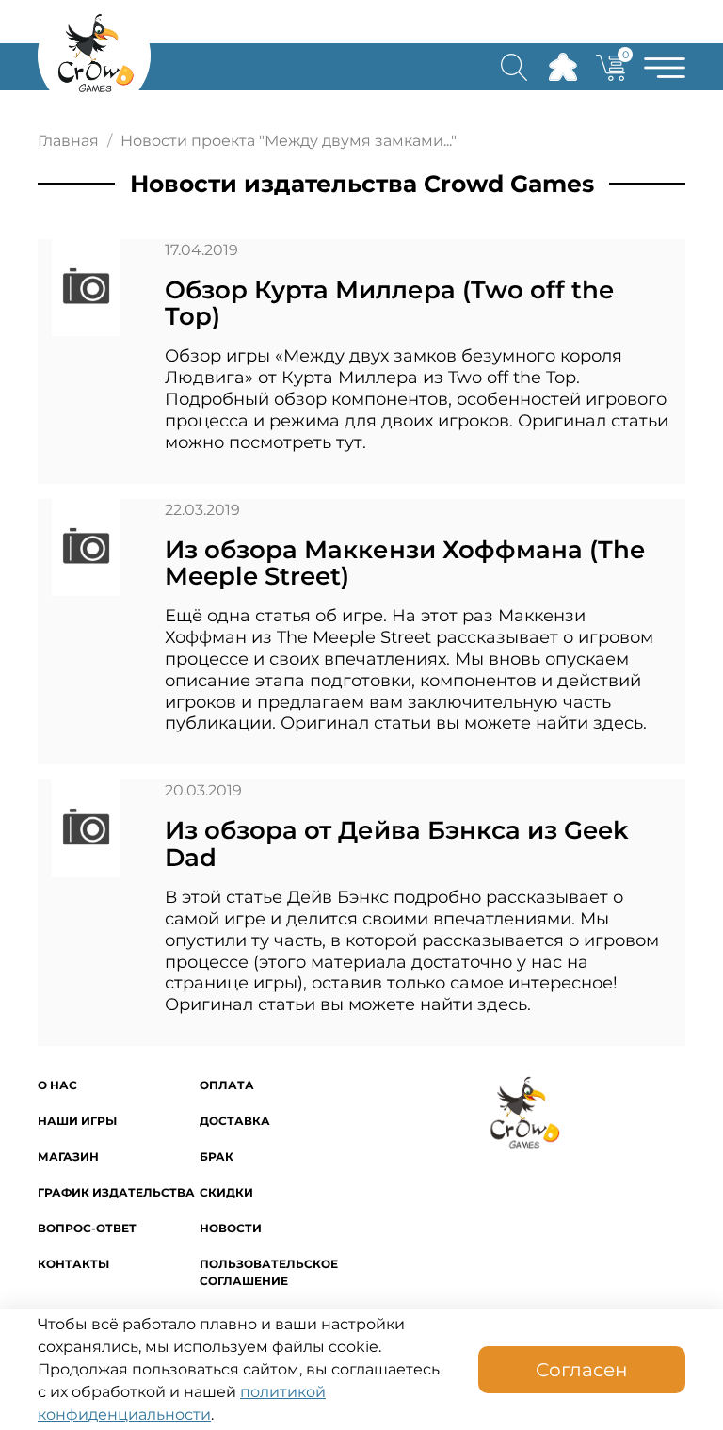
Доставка (235, 1121)
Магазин (68, 1156)
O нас (57, 1085)
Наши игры (77, 1121)
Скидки (226, 1192)
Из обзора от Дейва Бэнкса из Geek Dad (397, 843)
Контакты (73, 1264)
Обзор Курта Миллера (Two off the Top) (389, 303)
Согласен (582, 1369)
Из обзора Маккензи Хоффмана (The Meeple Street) (405, 563)
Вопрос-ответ (87, 1228)
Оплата (227, 1085)
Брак (216, 1156)
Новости (231, 1228)
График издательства (116, 1192)
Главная (68, 141)
